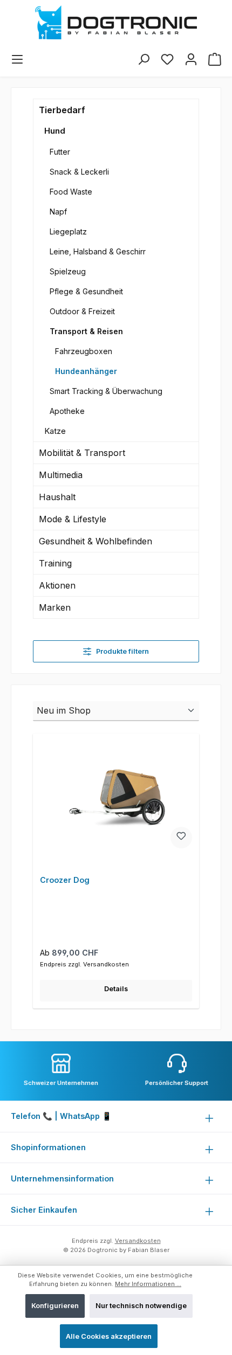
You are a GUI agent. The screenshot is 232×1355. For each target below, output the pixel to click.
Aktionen (57, 585)
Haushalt (57, 497)
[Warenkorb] (215, 59)
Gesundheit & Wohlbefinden (95, 541)
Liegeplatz (68, 231)
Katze (55, 431)
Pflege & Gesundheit (86, 291)
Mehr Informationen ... (148, 1284)
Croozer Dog (65, 879)
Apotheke (67, 411)
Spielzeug (68, 271)
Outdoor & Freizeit (82, 311)
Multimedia (61, 474)
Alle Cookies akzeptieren (109, 1336)
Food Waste (71, 191)
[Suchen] (143, 59)
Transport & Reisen (86, 331)
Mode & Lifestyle (72, 519)
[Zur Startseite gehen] (116, 22)
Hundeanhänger (86, 371)
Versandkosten (138, 1241)
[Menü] (17, 59)
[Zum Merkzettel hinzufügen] (181, 837)
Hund (54, 131)
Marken (55, 607)
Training (55, 563)
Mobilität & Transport (82, 452)
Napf (58, 211)
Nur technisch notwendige (141, 1306)
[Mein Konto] (191, 59)
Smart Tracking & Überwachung (106, 391)
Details (116, 989)
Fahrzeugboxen (83, 351)
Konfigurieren (55, 1306)
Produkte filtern (121, 651)
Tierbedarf (62, 110)
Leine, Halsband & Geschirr (98, 251)
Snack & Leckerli (79, 171)
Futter (60, 151)
